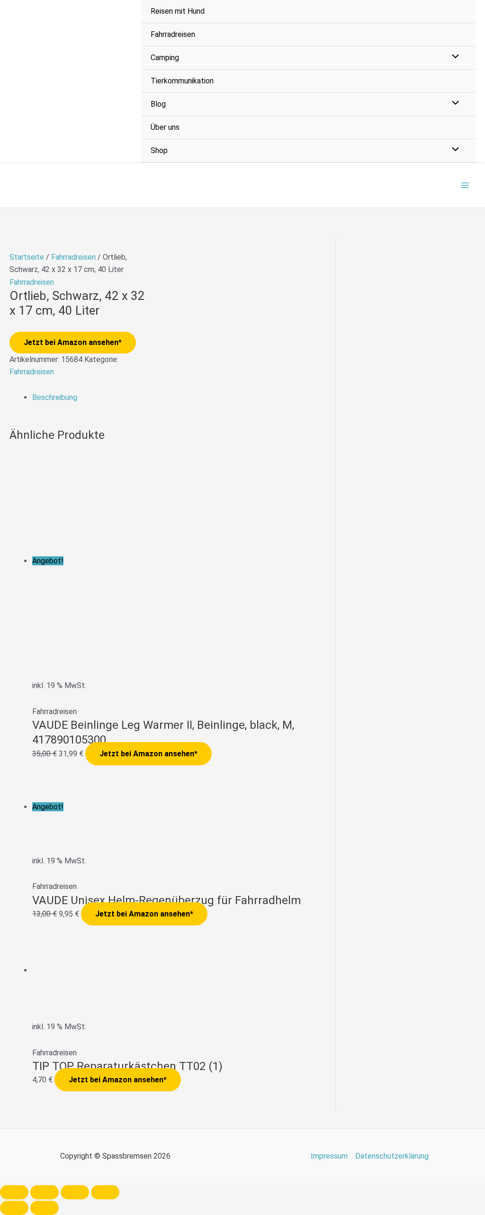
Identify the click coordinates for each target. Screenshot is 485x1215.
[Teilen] (75, 1192)
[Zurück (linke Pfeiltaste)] (14, 1208)
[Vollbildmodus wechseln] (44, 1192)
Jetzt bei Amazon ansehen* (73, 342)
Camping (165, 57)
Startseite (26, 257)
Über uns (165, 127)
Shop (159, 150)
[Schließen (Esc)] (105, 1192)
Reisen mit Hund (178, 11)
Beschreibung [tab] (54, 397)
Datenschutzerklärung (392, 1156)
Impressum (329, 1156)
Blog (158, 104)
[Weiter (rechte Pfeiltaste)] (44, 1208)
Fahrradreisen (173, 34)
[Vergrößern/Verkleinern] (14, 1192)
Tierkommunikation (182, 80)
